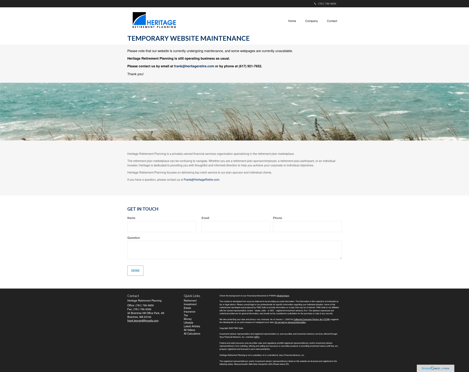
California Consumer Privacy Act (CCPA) (312, 319)
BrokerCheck (283, 295)
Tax (186, 315)
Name (131, 218)
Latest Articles (192, 326)
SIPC (256, 336)
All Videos (189, 330)
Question (133, 238)
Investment (190, 304)
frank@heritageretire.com (194, 66)
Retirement (190, 300)
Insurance (189, 311)
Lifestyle (188, 322)
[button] (311, 21)
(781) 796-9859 (327, 3)
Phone (277, 218)
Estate (187, 308)
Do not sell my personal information (290, 322)
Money (188, 319)
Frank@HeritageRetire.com (201, 179)
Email (205, 218)
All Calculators (192, 333)
